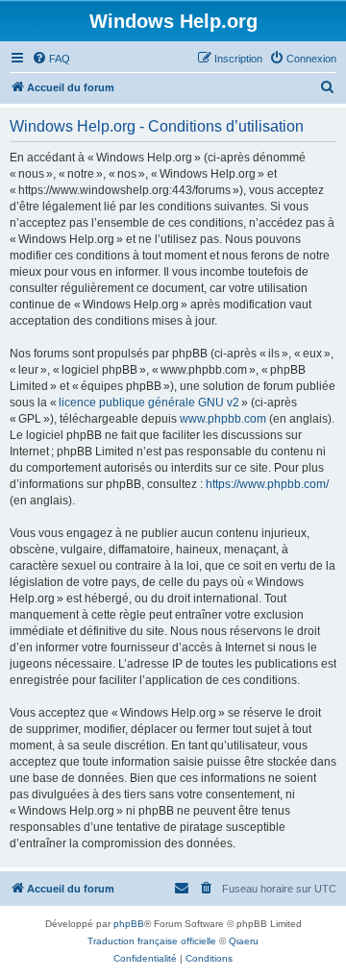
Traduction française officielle (151, 941)
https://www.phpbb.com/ (267, 484)
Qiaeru (244, 941)
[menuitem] (51, 58)
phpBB (128, 923)
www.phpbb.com (223, 419)
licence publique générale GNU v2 (149, 402)
